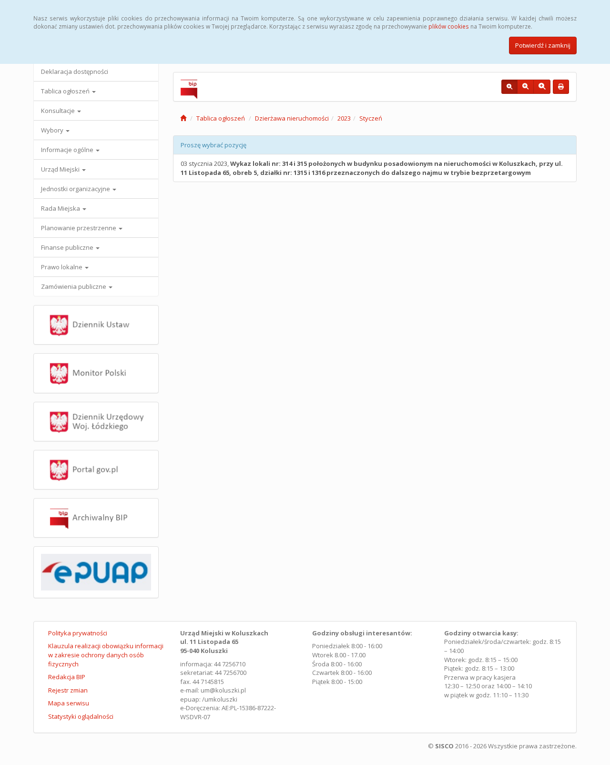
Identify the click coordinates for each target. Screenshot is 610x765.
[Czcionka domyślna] (509, 87)
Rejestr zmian (68, 690)
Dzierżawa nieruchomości (292, 118)
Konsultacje (58, 110)
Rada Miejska (61, 208)
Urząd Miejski (61, 169)
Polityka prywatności (77, 633)
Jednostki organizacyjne (76, 188)
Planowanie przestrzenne (79, 228)
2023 (344, 118)
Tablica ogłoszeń (66, 91)
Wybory (53, 130)
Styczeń (370, 118)
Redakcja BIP (66, 677)
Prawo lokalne (62, 267)
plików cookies (448, 26)
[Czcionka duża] (541, 87)
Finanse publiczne (68, 247)
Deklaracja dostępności (74, 71)
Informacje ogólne (68, 149)
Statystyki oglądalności (80, 716)
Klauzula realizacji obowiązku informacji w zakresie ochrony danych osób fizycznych (105, 655)
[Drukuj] (561, 87)
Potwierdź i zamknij (542, 45)
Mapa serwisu (68, 703)
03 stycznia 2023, (372, 168)
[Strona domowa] (183, 118)
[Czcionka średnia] (525, 87)
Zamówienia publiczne (74, 286)
